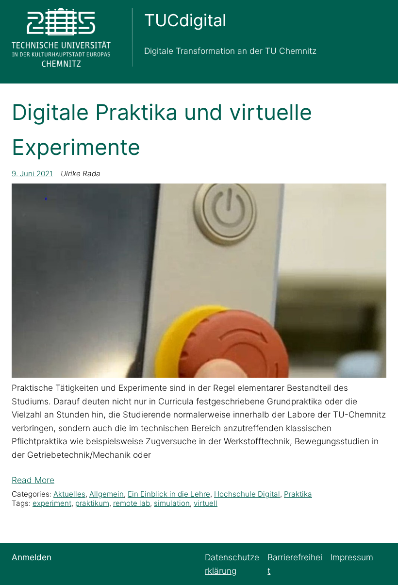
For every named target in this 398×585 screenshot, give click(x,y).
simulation (172, 503)
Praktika (298, 494)
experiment (52, 503)
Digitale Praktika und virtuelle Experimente (162, 129)
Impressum (352, 557)
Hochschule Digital (247, 494)
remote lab (131, 503)
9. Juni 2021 (32, 173)
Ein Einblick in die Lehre (169, 494)
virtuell (205, 503)
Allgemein (106, 494)
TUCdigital (185, 20)
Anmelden (31, 557)
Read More (33, 480)
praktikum (92, 503)
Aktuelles (69, 494)
